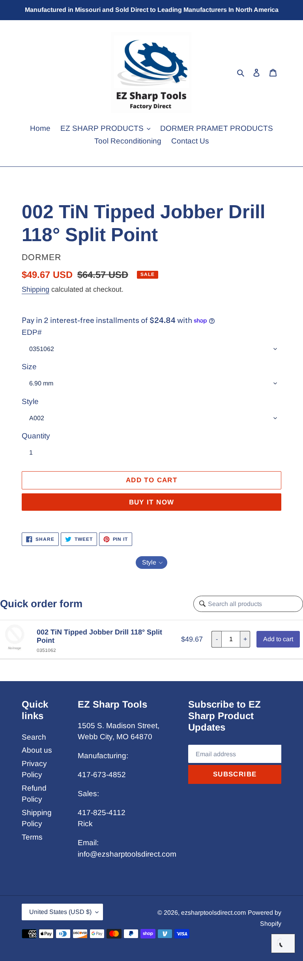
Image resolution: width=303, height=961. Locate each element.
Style (30, 401)
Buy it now (151, 502)
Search (34, 737)
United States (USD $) (60, 911)
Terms (32, 837)
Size (29, 366)
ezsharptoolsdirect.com (213, 912)
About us (37, 750)
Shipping (35, 289)
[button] (151, 562)
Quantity (36, 436)
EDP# (32, 332)
